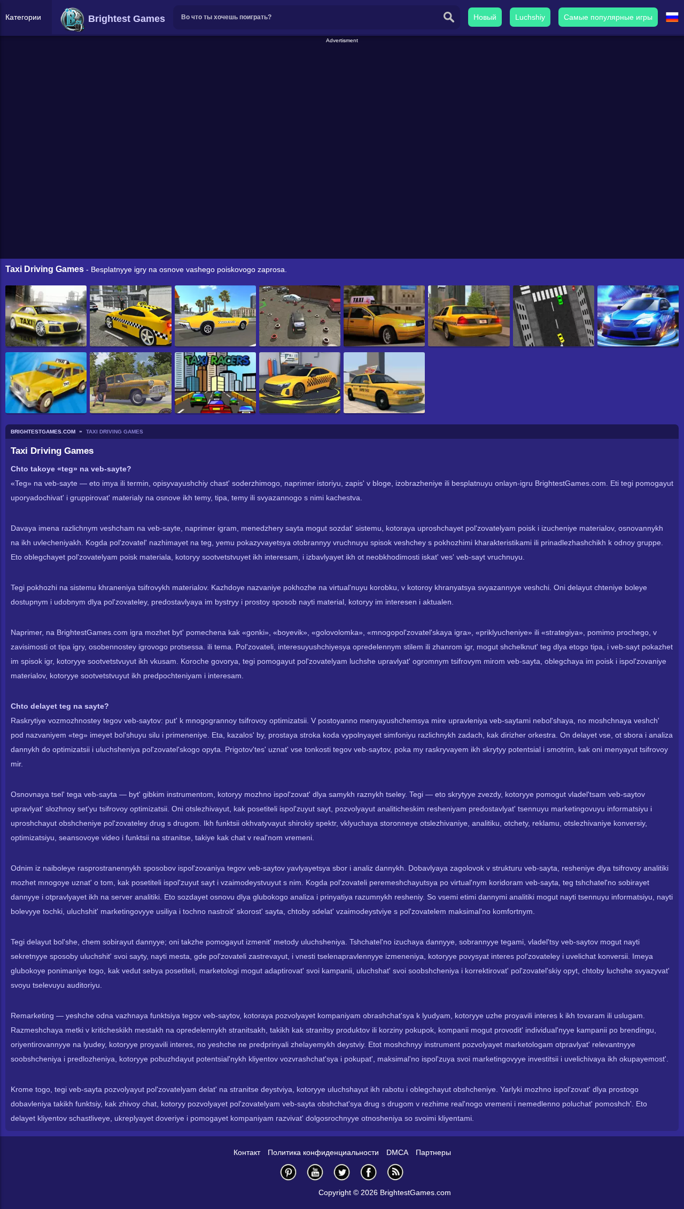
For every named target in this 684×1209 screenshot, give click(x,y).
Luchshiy (530, 17)
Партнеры (433, 1152)
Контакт (247, 1152)
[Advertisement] (342, 69)
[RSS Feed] (395, 1171)
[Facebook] (368, 1171)
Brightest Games (125, 18)
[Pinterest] (288, 1171)
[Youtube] (315, 1171)
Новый (484, 17)
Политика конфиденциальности (323, 1152)
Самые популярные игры (608, 17)
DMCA (397, 1152)
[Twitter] (342, 1171)
